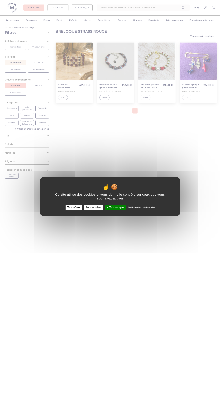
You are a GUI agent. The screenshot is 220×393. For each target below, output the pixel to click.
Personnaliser (93, 207)
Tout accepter (116, 207)
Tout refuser (74, 207)
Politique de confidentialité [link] (141, 207)
